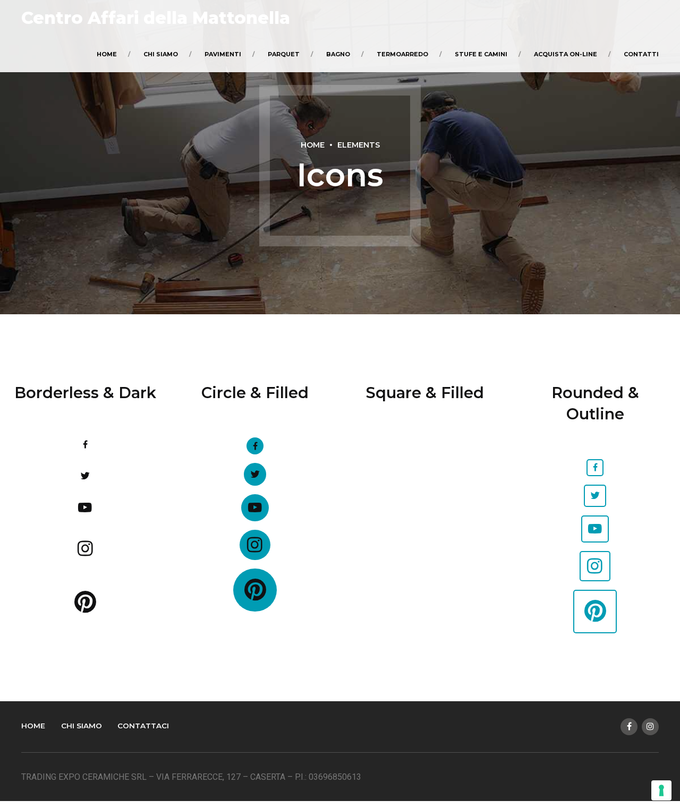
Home (107, 54)
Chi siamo (160, 54)
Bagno (338, 54)
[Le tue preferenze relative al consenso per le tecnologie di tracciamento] (661, 790)
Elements (358, 145)
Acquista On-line (565, 54)
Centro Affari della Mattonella (155, 17)
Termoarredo (402, 54)
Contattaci (143, 725)
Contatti (641, 54)
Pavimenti (223, 54)
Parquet (284, 54)
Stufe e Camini (481, 54)
